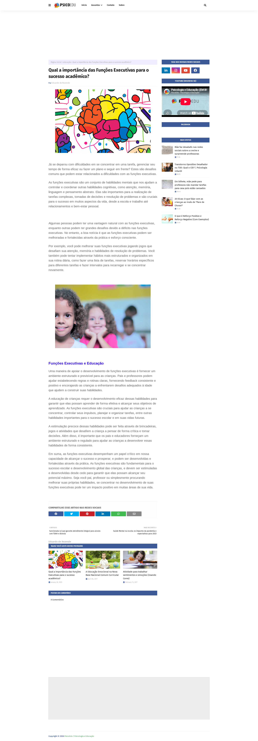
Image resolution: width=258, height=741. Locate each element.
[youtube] (185, 70)
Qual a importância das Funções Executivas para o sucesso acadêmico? (65, 575)
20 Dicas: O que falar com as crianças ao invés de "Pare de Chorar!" (189, 202)
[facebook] (195, 70)
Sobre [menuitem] (122, 5)
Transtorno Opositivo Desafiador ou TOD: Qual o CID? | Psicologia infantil (191, 167)
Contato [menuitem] (110, 5)
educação (67, 62)
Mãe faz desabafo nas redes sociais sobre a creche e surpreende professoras (189, 150)
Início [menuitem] (84, 5)
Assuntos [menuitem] (95, 5)
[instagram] (176, 70)
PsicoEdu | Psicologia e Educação (79, 736)
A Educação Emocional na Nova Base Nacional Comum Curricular (102, 573)
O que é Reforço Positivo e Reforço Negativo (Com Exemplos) (192, 218)
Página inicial (56, 62)
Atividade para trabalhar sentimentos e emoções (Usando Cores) (139, 575)
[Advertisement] (129, 33)
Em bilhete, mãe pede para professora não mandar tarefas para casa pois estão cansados (190, 185)
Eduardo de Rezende (61, 83)
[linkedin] (166, 70)
